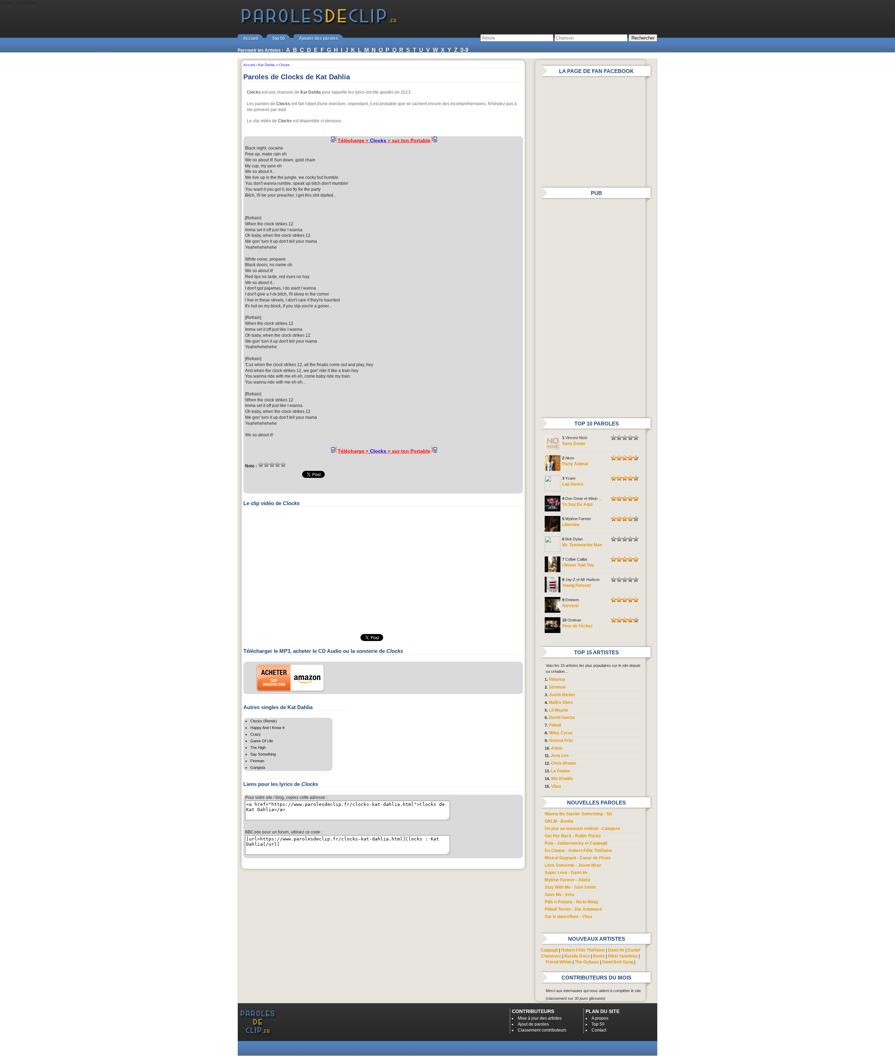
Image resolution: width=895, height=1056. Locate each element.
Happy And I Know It (267, 728)
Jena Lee (560, 755)
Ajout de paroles (533, 1024)
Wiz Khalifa (562, 778)
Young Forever (576, 585)
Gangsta (257, 767)
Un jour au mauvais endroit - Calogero (582, 828)
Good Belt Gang (617, 962)
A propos (600, 1018)
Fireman (257, 761)
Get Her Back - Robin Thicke (573, 835)
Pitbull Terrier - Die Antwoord (573, 909)
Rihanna (557, 679)
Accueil (250, 38)
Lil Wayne (558, 710)
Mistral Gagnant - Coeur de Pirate (578, 857)
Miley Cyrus (561, 732)
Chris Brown (563, 763)
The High (258, 747)
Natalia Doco (577, 956)
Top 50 (278, 38)
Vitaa (556, 786)
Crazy (255, 734)
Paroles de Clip (319, 24)
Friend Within (559, 962)
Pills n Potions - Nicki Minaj (571, 902)
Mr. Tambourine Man (582, 544)
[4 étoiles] (277, 464)
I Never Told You (578, 565)
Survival (570, 605)
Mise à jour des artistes (539, 1018)
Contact (599, 1030)
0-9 (464, 50)
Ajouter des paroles (318, 38)
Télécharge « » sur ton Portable (384, 140)
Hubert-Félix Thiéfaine (583, 950)
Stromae (557, 687)
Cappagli (549, 950)
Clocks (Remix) (263, 721)
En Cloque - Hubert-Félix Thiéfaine (578, 850)
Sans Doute (573, 443)
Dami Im (616, 950)
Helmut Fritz (561, 740)
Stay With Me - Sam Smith (570, 887)
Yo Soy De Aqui (577, 504)
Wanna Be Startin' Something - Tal (578, 813)
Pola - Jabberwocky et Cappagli (576, 843)
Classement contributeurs (542, 1030)
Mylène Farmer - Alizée (567, 879)
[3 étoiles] (272, 464)
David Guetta (562, 717)
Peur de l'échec (577, 626)
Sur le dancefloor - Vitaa (568, 916)
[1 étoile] (261, 464)
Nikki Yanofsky (623, 956)
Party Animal (575, 463)
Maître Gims (561, 702)
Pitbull (555, 725)
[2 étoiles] (266, 464)
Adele (557, 748)
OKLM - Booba (559, 821)
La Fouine (560, 771)
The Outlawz (587, 962)
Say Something (263, 754)
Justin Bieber (562, 694)
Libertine (571, 524)
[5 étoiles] (283, 464)
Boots (599, 956)
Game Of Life (261, 741)
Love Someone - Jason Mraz (573, 865)
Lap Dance (572, 484)
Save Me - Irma (559, 894)
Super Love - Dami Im (566, 872)
